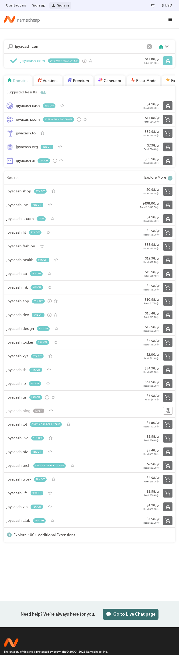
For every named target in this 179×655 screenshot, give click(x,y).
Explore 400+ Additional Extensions (44, 535)
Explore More (155, 177)
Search (10, 46)
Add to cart (167, 60)
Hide (43, 92)
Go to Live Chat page (134, 614)
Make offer (167, 411)
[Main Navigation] (170, 19)
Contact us (16, 5)
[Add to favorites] (90, 61)
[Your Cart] (152, 5)
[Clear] (149, 46)
